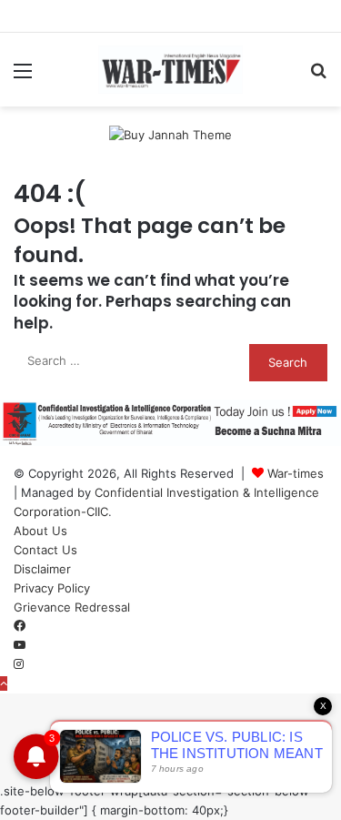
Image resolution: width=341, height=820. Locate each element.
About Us (40, 530)
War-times (295, 473)
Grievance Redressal (72, 607)
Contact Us (45, 549)
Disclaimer (42, 569)
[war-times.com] (171, 70)
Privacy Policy (52, 588)
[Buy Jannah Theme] (170, 134)
